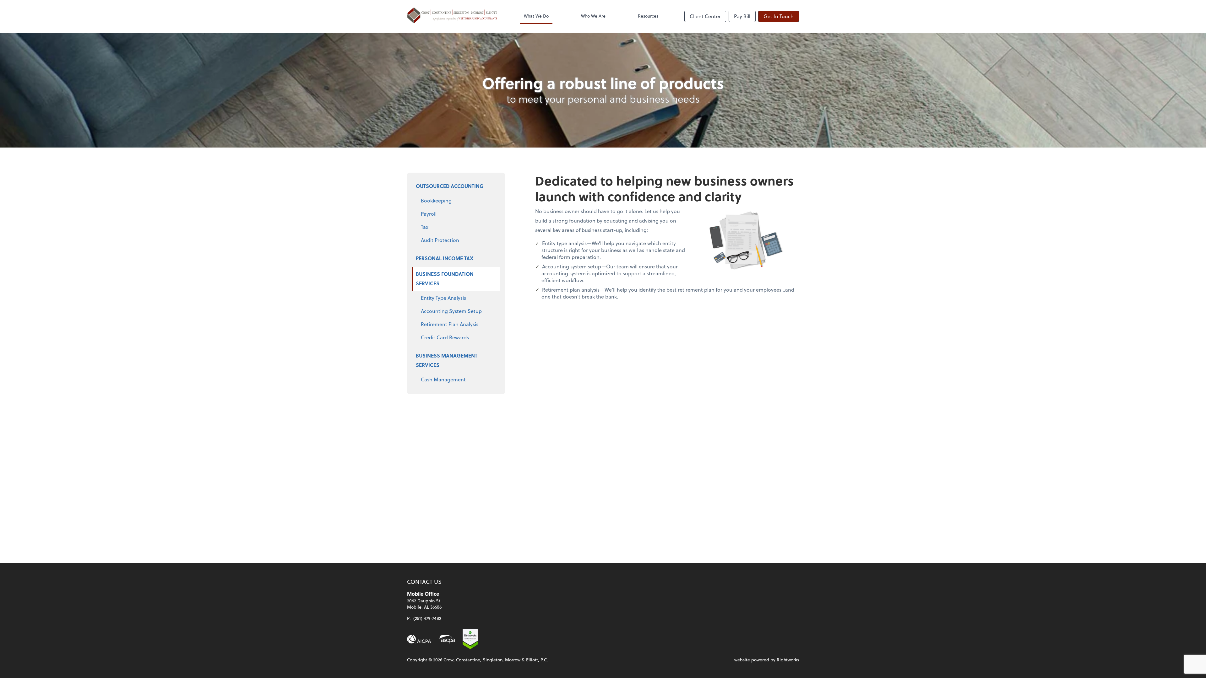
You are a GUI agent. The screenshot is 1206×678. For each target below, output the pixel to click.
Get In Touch (778, 16)
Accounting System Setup (451, 311)
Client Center (705, 16)
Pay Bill (742, 16)
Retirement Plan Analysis (449, 324)
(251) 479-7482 (427, 618)
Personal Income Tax (444, 258)
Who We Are (593, 16)
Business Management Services (446, 360)
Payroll (429, 213)
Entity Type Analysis (443, 297)
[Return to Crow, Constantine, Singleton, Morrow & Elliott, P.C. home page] (452, 16)
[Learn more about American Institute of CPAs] (419, 639)
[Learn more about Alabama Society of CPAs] (447, 639)
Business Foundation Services (445, 278)
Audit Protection (440, 240)
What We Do (536, 16)
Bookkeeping (436, 200)
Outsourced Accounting (450, 186)
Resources (648, 16)
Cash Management (443, 379)
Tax (424, 226)
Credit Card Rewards (445, 337)
